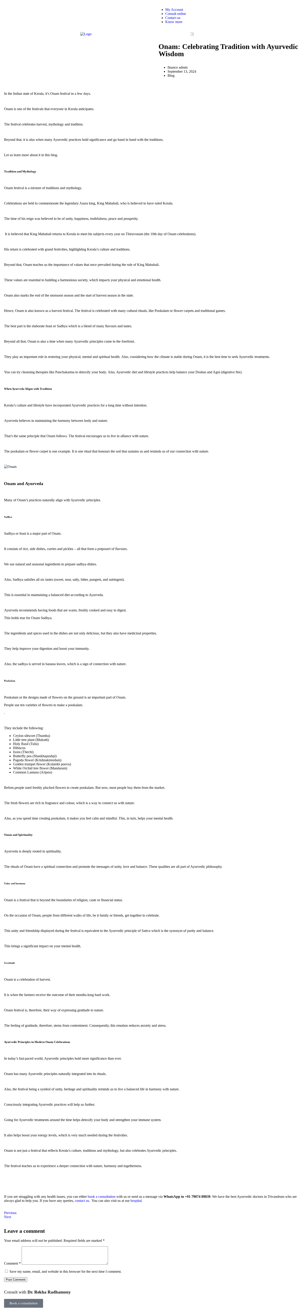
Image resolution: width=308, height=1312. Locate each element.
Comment (12, 1263)
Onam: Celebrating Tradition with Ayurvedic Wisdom (228, 50)
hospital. (137, 1201)
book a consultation (101, 1196)
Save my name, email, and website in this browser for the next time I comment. (65, 1271)
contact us (82, 1201)
